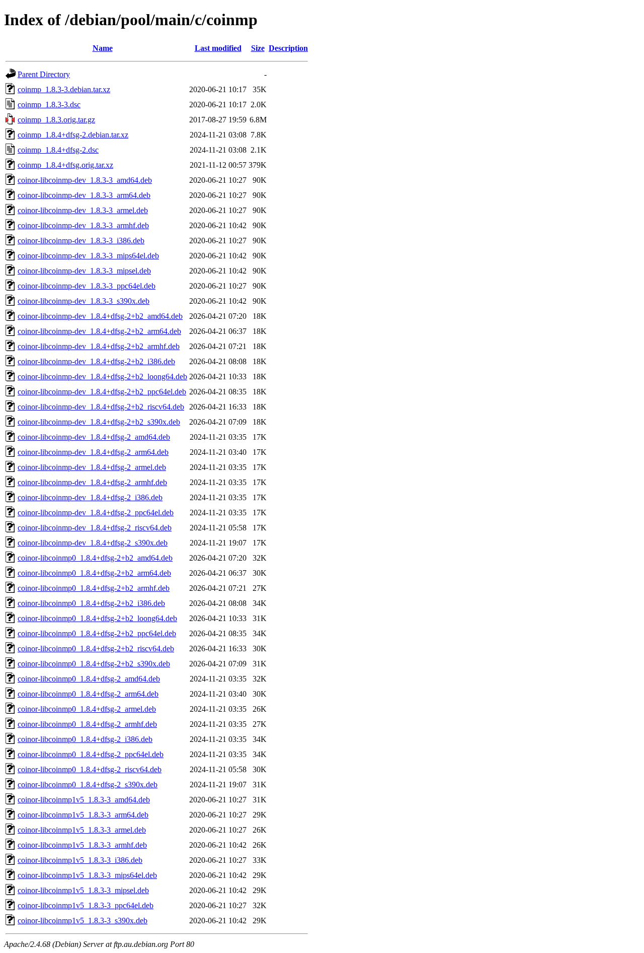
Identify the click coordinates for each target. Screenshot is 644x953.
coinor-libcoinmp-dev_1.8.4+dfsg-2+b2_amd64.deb (100, 316)
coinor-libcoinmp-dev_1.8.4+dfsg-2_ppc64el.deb (96, 512)
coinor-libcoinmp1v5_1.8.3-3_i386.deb (80, 860)
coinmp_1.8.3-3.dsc (49, 104)
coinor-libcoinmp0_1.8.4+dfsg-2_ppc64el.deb (91, 754)
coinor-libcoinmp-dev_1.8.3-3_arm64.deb (84, 195)
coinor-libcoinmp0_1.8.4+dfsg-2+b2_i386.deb (91, 603)
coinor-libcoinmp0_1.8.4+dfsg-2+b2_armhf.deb (94, 588)
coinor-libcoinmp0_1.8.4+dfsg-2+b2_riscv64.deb (96, 648)
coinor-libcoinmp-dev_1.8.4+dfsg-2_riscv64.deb (95, 527)
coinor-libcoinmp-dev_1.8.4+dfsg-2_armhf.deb (92, 482)
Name (103, 48)
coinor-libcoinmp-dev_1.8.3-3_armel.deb (83, 210)
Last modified (218, 48)
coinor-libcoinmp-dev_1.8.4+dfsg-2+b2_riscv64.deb (101, 406)
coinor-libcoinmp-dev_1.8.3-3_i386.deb (81, 240)
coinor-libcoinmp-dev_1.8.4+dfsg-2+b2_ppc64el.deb (102, 391)
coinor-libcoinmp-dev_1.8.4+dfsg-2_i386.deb (90, 497)
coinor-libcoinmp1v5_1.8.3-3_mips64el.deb (87, 875)
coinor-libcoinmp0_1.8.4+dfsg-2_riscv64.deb (90, 769)
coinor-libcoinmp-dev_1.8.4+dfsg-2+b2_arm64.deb (99, 331)
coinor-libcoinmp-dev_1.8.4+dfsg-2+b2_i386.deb (96, 361)
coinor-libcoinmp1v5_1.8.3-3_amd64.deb (84, 799)
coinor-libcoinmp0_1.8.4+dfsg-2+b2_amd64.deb (95, 558)
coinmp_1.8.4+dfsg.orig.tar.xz (65, 165)
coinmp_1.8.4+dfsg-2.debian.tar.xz (73, 134)
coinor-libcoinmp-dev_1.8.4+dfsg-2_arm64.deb (93, 452)
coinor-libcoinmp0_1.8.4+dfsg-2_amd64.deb (89, 678)
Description (288, 48)
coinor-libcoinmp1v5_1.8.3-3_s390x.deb (82, 920)
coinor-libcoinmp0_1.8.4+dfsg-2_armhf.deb (87, 724)
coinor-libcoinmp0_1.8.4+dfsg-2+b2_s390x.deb (94, 663)
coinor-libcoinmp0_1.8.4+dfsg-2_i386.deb (85, 739)
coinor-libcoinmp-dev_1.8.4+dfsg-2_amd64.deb (94, 437)
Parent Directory (44, 74)
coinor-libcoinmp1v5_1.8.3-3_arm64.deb (83, 814)
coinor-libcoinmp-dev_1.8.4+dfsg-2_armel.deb (92, 467)
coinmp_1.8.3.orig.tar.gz (56, 119)
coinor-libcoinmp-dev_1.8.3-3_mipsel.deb (84, 270)
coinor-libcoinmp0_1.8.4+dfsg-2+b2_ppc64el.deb (97, 633)
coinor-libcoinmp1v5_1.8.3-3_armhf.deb (82, 845)
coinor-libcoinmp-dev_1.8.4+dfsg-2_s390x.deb (93, 542)
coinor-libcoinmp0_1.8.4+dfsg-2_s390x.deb (87, 784)
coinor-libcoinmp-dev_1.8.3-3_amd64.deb (85, 180)
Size (258, 48)
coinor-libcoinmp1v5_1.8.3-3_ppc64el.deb (85, 905)
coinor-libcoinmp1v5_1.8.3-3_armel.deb (82, 830)
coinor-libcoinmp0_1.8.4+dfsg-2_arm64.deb (88, 694)
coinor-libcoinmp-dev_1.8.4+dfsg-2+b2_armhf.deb (99, 346)
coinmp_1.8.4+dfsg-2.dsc (58, 150)
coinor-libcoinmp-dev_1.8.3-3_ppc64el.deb (86, 286)
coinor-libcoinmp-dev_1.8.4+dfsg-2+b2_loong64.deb (102, 376)
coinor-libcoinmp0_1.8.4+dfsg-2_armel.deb (87, 709)
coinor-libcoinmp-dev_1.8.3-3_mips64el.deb (88, 255)
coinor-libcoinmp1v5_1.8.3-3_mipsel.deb (83, 890)
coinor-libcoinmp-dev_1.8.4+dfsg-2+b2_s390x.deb (99, 422)
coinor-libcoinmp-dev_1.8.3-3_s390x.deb (83, 301)
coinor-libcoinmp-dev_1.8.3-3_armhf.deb (83, 225)
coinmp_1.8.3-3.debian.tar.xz (64, 89)
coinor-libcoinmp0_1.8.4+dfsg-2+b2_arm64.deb (94, 573)
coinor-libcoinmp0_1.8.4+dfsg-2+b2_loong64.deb (97, 618)
